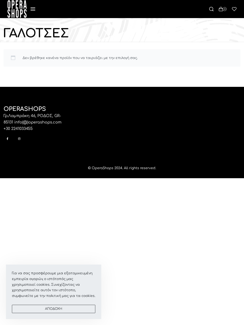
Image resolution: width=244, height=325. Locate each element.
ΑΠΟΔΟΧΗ (53, 308)
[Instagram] (19, 139)
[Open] (234, 9)
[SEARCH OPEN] (211, 9)
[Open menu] (33, 9)
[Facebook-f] (7, 139)
